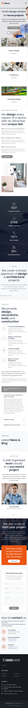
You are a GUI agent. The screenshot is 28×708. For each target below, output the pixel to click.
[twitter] (1, 665)
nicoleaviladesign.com (18, 703)
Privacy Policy (18, 705)
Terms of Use (10, 705)
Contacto (16, 676)
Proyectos (4, 676)
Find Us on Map (12, 633)
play (10, 170)
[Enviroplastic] (5, 3)
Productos (16, 673)
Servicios (3, 673)
